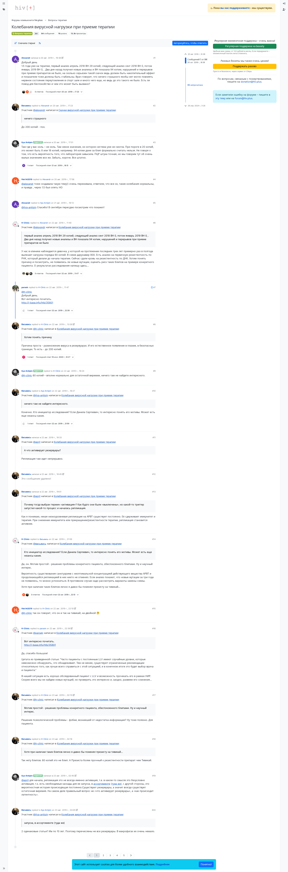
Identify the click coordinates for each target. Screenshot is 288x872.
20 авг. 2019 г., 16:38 (51, 58)
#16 (154, 628)
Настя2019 (26, 179)
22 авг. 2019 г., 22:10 (63, 608)
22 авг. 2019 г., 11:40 (61, 223)
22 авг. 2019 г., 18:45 (52, 474)
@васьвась (39, 543)
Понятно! (206, 864)
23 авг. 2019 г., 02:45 (64, 775)
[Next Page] (131, 855)
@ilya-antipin (28, 207)
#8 (154, 324)
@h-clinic (26, 291)
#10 (154, 391)
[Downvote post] (147, 96)
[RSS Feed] (40, 43)
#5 (154, 203)
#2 (154, 105)
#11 (154, 437)
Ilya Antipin (27, 142)
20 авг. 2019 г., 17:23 (63, 105)
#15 (154, 608)
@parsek (38, 632)
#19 (154, 775)
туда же (116, 783)
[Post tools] (153, 96)
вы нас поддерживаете (235, 7)
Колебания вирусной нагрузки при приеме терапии (89, 227)
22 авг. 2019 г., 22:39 (60, 628)
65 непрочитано (195, 85)
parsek (24, 287)
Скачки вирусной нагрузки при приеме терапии (87, 110)
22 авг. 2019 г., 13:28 (62, 324)
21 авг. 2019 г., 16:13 (64, 203)
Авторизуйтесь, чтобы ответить (190, 43)
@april (36, 441)
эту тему (221, 98)
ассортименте (101, 783)
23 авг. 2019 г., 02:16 (62, 739)
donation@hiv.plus (251, 81)
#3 (154, 142)
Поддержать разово (244, 66)
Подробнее (163, 864)
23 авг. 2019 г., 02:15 (62, 695)
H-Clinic (25, 223)
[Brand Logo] (25, 8)
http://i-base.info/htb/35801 (37, 302)
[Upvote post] (137, 96)
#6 (154, 223)
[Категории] (4, 3)
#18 (154, 739)
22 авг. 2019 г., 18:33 (52, 437)
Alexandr (25, 58)
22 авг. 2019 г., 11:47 (59, 287)
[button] (4, 868)
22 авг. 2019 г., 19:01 (51, 491)
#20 (154, 810)
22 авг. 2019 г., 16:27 (65, 391)
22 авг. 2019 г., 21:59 (62, 539)
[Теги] (4, 9)
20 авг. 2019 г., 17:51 (63, 142)
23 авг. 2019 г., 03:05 (65, 810)
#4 (154, 179)
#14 (154, 539)
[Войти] (284, 3)
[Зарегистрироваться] (284, 9)
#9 (154, 371)
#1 (154, 58)
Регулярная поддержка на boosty (244, 46)
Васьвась (26, 105)
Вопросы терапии (23, 33)
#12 (154, 474)
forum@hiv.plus (243, 98)
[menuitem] (284, 3)
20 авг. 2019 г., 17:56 (64, 179)
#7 (154, 287)
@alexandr (39, 110)
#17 (154, 695)
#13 (154, 491)
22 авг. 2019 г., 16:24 (74, 371)
